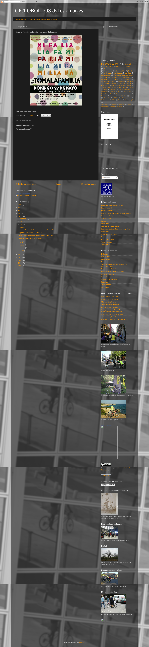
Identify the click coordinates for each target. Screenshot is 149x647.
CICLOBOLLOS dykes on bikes (49, 10)
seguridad (119, 106)
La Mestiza (105, 224)
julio (21, 221)
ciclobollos (104, 91)
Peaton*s (106, 97)
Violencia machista (127, 102)
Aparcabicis (104, 85)
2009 (20, 260)
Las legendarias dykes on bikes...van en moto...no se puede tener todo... (115, 310)
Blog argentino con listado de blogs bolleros (116, 213)
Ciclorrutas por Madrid (107, 93)
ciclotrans (112, 106)
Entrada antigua (88, 184)
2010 (20, 257)
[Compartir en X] (46, 115)
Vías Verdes (104, 104)
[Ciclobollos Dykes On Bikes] (26, 195)
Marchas (128, 73)
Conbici (103, 262)
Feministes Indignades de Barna (112, 216)
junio (21, 224)
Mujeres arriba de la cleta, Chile (112, 314)
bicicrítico (121, 104)
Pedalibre (104, 282)
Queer (118, 66)
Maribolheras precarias (109, 234)
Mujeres (131, 96)
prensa (127, 79)
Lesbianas (107, 73)
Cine (112, 85)
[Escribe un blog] (44, 115)
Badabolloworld (106, 208)
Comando (118, 93)
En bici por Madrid (107, 274)
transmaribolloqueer (108, 81)
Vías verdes (105, 287)
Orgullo (103, 87)
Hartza (103, 221)
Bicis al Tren (127, 91)
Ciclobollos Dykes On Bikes (23, 193)
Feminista (104, 79)
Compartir (105, 475)
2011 (20, 254)
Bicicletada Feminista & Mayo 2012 (31, 238)
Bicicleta (114, 77)
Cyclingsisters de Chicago (110, 307)
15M (120, 83)
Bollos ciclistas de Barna (109, 299)
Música (129, 85)
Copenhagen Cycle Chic (109, 269)
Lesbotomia (105, 231)
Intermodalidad (120, 71)
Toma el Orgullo (129, 100)
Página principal (21, 19)
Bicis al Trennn (106, 257)
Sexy (105, 89)
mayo (22, 227)
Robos (131, 87)
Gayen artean (106, 218)
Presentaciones (126, 97)
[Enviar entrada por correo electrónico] (38, 115)
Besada (113, 91)
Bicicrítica (109, 66)
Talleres (120, 100)
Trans (104, 102)
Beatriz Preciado (107, 210)
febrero (22, 248)
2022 (20, 205)
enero (22, 251)
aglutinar (114, 104)
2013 (20, 213)
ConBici (130, 71)
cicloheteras (104, 106)
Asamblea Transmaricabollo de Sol (113, 205)
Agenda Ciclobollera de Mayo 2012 (31, 233)
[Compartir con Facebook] (48, 115)
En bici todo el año (107, 277)
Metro (125, 96)
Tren (110, 102)
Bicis (119, 91)
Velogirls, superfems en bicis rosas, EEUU (115, 319)
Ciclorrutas (126, 77)
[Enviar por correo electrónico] (42, 115)
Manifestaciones (109, 64)
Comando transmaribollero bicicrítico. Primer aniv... (37, 235)
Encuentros (104, 96)
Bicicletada (121, 81)
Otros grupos (112, 87)
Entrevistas (113, 96)
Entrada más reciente (26, 184)
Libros (116, 79)
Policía (115, 97)
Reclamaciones (105, 100)
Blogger (81, 642)
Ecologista (106, 83)
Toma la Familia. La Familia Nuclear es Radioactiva (37, 230)
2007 (20, 266)
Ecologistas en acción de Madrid (112, 271)
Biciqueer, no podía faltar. (110, 297)
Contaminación (127, 93)
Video (113, 89)
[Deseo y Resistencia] (109, 458)
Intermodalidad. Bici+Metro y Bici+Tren (43, 19)
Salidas (114, 100)
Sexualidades (105, 75)
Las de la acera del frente (110, 226)
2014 (20, 210)
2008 (20, 263)
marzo (22, 245)
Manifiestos (118, 73)
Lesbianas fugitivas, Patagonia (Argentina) (115, 229)
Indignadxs (120, 85)
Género (114, 83)
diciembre (23, 219)
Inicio (58, 184)
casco (129, 104)
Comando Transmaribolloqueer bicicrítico (118, 69)
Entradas (107, 177)
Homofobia (129, 66)
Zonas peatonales (125, 89)
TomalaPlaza (105, 245)
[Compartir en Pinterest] (50, 115)
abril (21, 242)
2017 (20, 207)
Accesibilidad (127, 83)
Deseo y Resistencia (106, 425)
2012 (20, 216)
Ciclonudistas (105, 259)
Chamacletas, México (108, 302)
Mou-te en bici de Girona (109, 279)
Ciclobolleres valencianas (110, 304)
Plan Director (123, 87)
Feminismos (108, 71)
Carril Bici (130, 81)
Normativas (129, 64)
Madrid (120, 96)
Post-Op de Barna (107, 239)
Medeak (104, 237)
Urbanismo (116, 102)
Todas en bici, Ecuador (109, 317)
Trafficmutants (106, 285)
